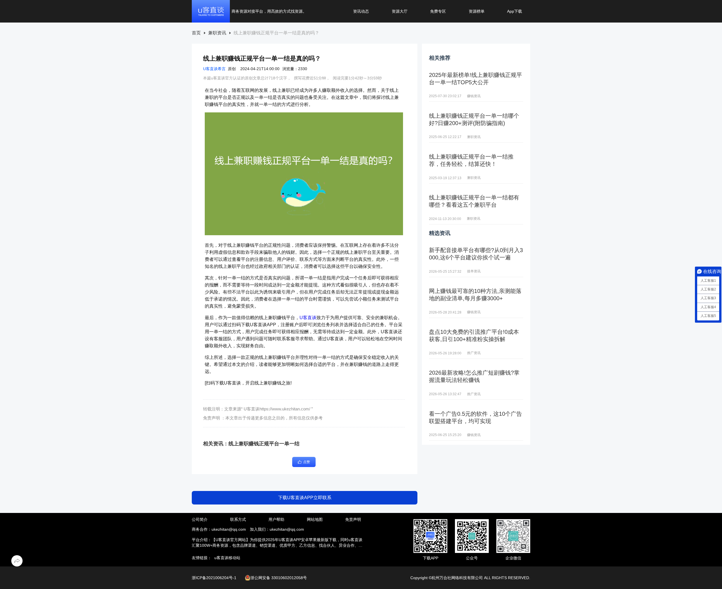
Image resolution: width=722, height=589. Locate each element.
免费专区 (438, 11)
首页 (196, 33)
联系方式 (238, 519)
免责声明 (353, 519)
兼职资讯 (217, 33)
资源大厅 (400, 11)
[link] (196, 33)
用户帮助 (276, 519)
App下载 (514, 11)
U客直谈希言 (214, 68)
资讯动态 (361, 11)
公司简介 (200, 519)
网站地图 (315, 519)
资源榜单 (477, 11)
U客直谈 (308, 317)
